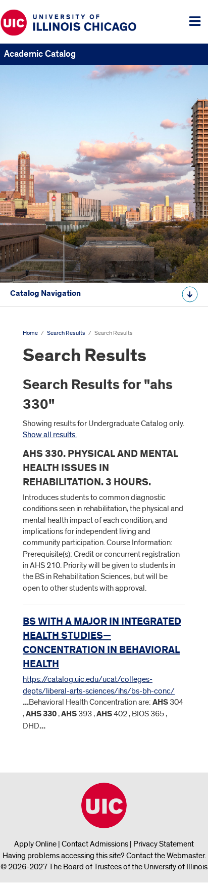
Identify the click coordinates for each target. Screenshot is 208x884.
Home (30, 333)
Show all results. (50, 435)
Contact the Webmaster (165, 856)
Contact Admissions (95, 844)
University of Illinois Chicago (104, 805)
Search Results (66, 333)
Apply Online (35, 844)
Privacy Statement (163, 844)
